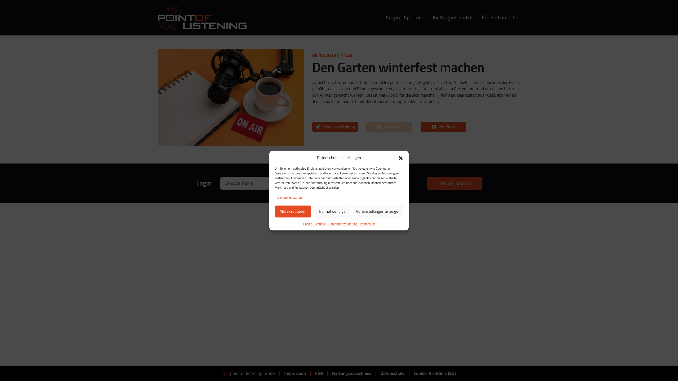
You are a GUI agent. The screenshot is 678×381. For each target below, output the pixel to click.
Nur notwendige (332, 211)
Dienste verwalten (289, 197)
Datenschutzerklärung (342, 223)
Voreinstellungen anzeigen (378, 211)
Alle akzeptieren (293, 211)
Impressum (367, 223)
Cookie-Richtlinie (314, 223)
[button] (400, 157)
